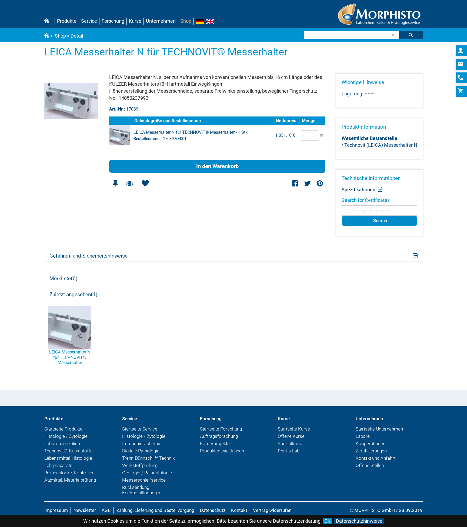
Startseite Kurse (294, 429)
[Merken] (115, 183)
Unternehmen (161, 21)
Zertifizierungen (371, 450)
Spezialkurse (290, 443)
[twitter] (307, 183)
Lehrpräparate (58, 465)
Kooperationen (370, 443)
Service (89, 21)
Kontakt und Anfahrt (375, 458)
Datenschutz (212, 510)
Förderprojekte (215, 443)
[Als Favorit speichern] (145, 183)
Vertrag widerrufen (272, 510)
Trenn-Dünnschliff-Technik (148, 458)
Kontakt (239, 510)
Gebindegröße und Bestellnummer (167, 120)
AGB (106, 510)
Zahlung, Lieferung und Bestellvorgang (155, 510)
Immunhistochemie (141, 443)
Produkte (66, 21)
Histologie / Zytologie (66, 436)
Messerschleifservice (144, 480)
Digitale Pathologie (140, 450)
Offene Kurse (291, 436)
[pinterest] (319, 183)
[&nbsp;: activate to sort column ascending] (121, 120)
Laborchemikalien (62, 443)
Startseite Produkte (63, 429)
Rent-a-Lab (288, 450)
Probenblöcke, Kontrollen (69, 472)
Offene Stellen (370, 465)
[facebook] (295, 183)
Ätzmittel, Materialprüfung (70, 480)
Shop (185, 21)
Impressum (56, 510)
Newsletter (85, 510)
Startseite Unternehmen (379, 429)
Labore (363, 436)
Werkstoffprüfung (140, 465)
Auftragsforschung (219, 436)
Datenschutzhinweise (359, 521)
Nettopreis (286, 120)
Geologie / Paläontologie (147, 472)
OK (327, 521)
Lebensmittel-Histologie (68, 458)
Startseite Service (139, 429)
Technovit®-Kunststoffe (68, 450)
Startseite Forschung (221, 429)
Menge (308, 120)
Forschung (113, 21)
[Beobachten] (129, 183)
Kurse (135, 21)
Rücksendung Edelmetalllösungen (142, 490)
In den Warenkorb (217, 166)
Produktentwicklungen (222, 450)
